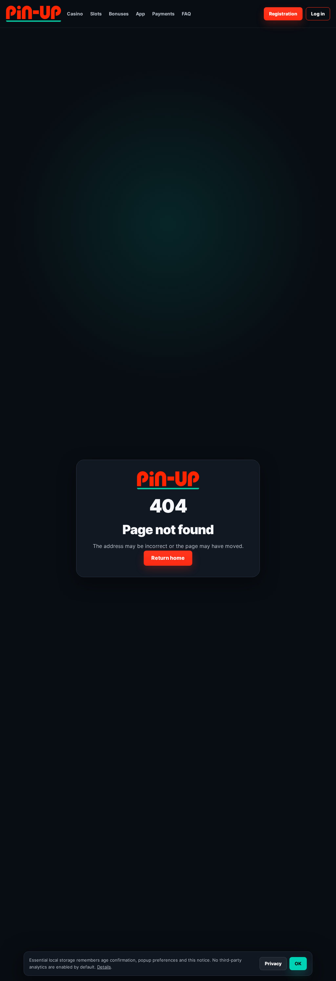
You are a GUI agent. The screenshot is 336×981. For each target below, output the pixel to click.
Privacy (273, 963)
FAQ (186, 13)
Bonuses (119, 13)
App (140, 13)
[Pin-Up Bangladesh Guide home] (33, 14)
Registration (283, 13)
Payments (163, 13)
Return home (168, 558)
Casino (75, 13)
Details (104, 967)
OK (298, 963)
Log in (318, 13)
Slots (96, 13)
